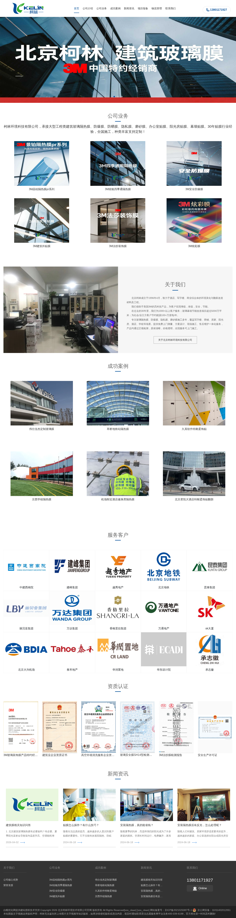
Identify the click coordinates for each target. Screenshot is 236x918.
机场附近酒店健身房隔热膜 (117, 499)
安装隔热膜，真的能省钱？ (136, 825)
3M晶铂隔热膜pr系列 (41, 189)
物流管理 (157, 8)
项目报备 (143, 8)
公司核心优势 (10, 879)
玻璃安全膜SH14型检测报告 (137, 754)
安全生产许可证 (207, 755)
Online (203, 888)
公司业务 (101, 8)
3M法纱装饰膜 (118, 246)
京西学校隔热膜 (41, 499)
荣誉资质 (8, 885)
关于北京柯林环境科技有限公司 (175, 339)
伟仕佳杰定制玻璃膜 (41, 429)
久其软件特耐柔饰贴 (194, 429)
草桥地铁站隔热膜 (118, 429)
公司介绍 (88, 8)
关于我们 (9, 867)
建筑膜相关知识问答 (18, 825)
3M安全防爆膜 (194, 189)
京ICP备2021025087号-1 (178, 910)
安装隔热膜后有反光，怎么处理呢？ (199, 825)
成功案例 (115, 8)
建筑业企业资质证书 (54, 755)
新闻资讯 (129, 8)
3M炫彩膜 (194, 246)
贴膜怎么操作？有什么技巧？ (81, 825)
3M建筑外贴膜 (41, 246)
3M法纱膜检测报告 (170, 755)
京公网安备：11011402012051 (213, 910)
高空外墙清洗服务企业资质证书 (100, 755)
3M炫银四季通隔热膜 (118, 189)
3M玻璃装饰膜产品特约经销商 (21, 755)
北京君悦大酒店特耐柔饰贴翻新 (194, 499)
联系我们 (170, 8)
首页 (76, 8)
